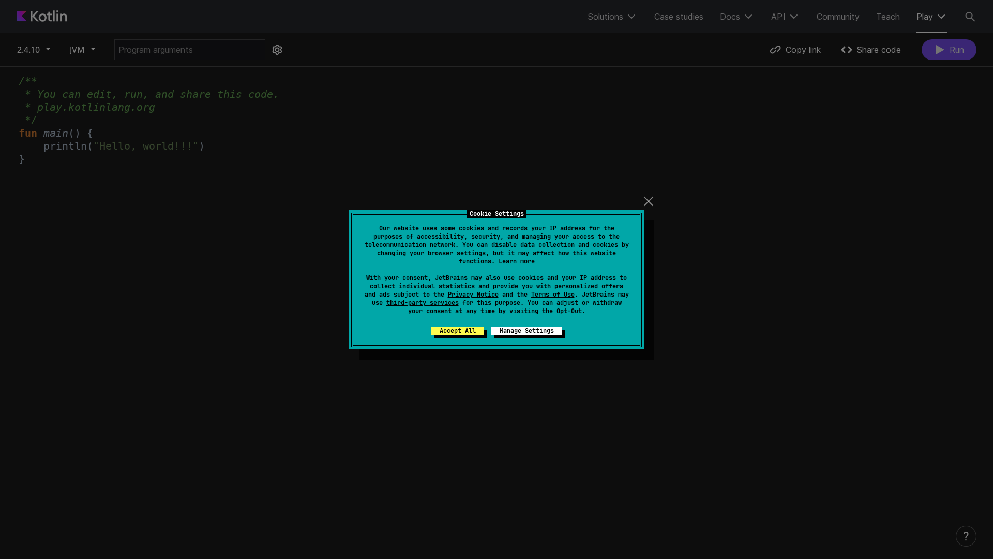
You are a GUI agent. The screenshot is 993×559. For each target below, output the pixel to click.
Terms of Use (553, 294)
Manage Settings (527, 331)
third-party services (422, 303)
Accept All (458, 331)
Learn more (517, 261)
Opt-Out (569, 311)
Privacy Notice (473, 294)
